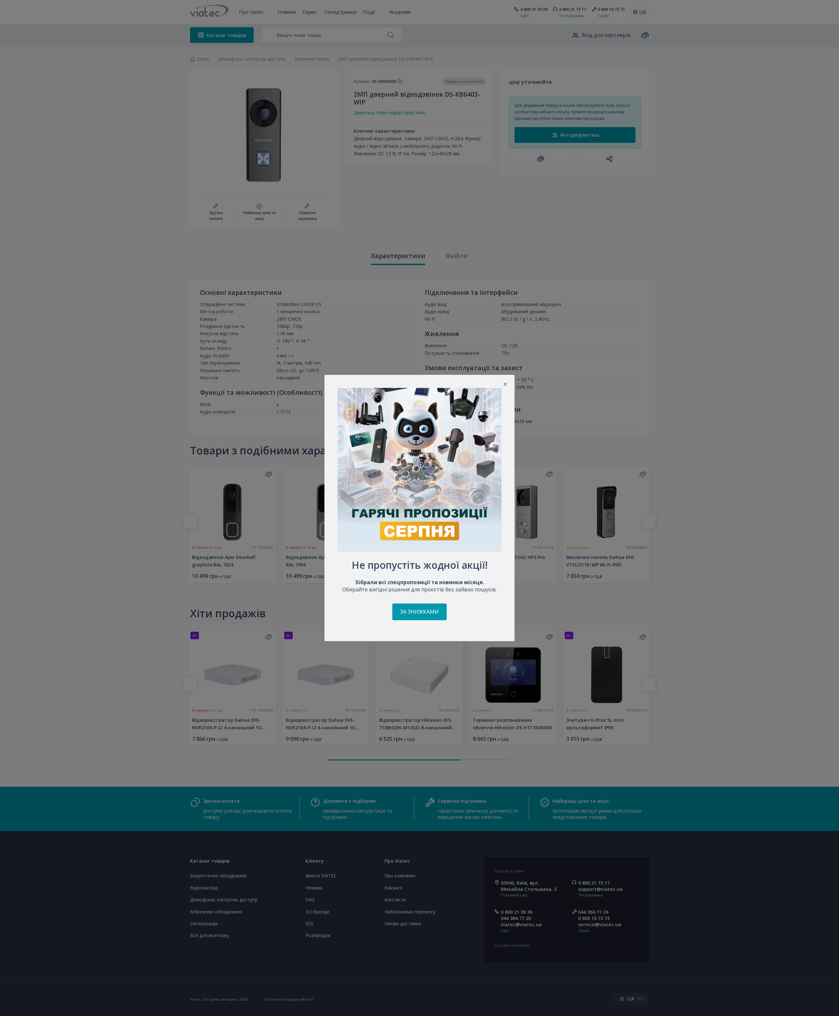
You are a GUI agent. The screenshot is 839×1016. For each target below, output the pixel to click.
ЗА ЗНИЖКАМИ (419, 611)
